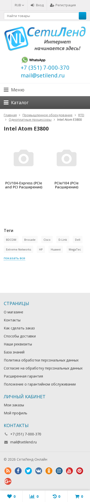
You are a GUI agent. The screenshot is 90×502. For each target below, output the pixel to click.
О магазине (13, 312)
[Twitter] (28, 471)
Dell (77, 239)
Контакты (12, 320)
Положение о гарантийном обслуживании (40, 384)
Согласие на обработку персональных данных (43, 368)
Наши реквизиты (18, 344)
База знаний (14, 352)
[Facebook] (18, 471)
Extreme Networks (18, 249)
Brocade (30, 239)
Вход (40, 5)
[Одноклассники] (49, 471)
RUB (18, 5)
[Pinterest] (80, 471)
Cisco (47, 239)
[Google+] (8, 481)
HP (41, 249)
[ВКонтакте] (38, 471)
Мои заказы (14, 405)
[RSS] (8, 471)
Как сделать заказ (19, 328)
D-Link (62, 239)
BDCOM (11, 239)
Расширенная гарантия (23, 376)
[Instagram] (59, 471)
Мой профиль (15, 413)
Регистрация (66, 5)
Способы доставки (20, 336)
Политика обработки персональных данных (41, 360)
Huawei (56, 249)
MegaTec (75, 249)
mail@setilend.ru (23, 442)
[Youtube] (69, 471)
